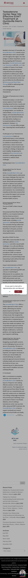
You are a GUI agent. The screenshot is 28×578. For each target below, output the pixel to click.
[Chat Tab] (14, 289)
